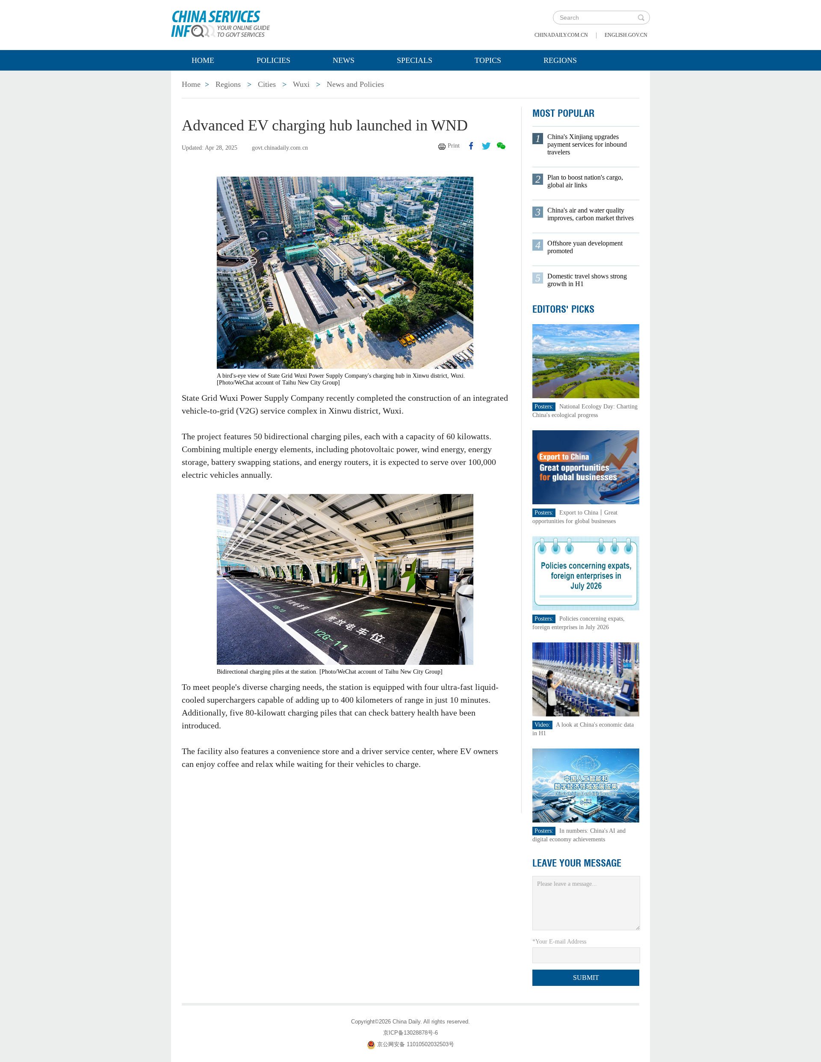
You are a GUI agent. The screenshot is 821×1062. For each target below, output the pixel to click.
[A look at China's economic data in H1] (585, 679)
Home (203, 60)
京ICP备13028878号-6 (410, 1032)
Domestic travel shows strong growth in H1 (587, 279)
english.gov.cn (626, 35)
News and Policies (355, 84)
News (343, 60)
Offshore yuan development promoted (585, 247)
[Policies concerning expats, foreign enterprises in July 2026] (585, 573)
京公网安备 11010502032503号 (415, 1044)
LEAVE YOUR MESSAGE (576, 863)
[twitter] (486, 146)
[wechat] (501, 146)
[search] (641, 17)
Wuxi (301, 84)
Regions (560, 60)
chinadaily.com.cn (561, 35)
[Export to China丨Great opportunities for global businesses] (585, 467)
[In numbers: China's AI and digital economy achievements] (585, 785)
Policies (273, 60)
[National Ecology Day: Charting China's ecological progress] (585, 361)
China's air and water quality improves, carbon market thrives (590, 214)
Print (454, 145)
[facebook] (471, 146)
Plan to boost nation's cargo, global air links (585, 181)
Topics (488, 60)
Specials (414, 60)
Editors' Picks (563, 309)
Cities (267, 84)
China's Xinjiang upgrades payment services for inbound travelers (587, 144)
